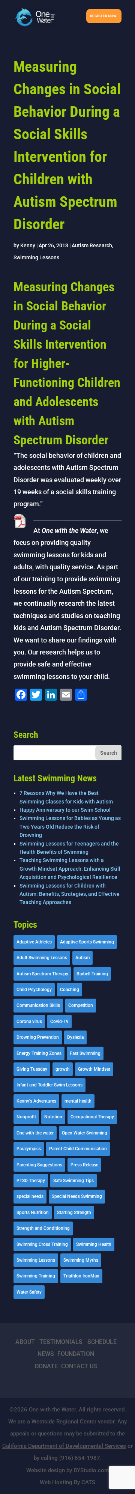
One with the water (35, 1133)
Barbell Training (92, 973)
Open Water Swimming (84, 1133)
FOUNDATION (75, 1353)
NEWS (46, 1353)
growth (63, 1069)
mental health (78, 1101)
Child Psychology (34, 989)
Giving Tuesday (31, 1069)
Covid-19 (59, 1021)
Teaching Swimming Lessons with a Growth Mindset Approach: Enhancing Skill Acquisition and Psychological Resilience (70, 868)
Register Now (103, 16)
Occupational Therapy (92, 1116)
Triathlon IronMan (81, 1276)
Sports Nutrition (32, 1212)
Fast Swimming (85, 1053)
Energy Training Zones (39, 1053)
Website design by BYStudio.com (67, 1470)
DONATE (46, 1366)
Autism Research (92, 245)
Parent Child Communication (78, 1148)
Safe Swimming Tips (73, 1180)
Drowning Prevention (37, 1037)
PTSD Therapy (30, 1180)
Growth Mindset (94, 1069)
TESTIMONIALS (60, 1341)
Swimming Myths (80, 1260)
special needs (30, 1196)
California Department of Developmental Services (64, 1446)
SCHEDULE (102, 1341)
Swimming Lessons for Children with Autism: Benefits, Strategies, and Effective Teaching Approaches (70, 894)
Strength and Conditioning (43, 1228)
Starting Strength (74, 1212)
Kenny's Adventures (36, 1101)
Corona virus (29, 1021)
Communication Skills (38, 1005)
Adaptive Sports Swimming (87, 942)
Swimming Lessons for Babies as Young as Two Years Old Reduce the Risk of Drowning (70, 826)
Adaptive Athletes (34, 942)
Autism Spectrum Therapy (42, 973)
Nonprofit (26, 1116)
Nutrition (53, 1116)
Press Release (84, 1165)
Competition (80, 1005)
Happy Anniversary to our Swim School (65, 810)
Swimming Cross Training (42, 1244)
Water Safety (29, 1292)
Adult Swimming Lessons (41, 957)
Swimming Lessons (36, 257)
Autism (82, 957)
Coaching (69, 989)
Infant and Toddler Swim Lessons (49, 1085)
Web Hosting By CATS (67, 1482)
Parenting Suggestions (39, 1165)
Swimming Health (93, 1244)
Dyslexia (75, 1037)
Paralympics (28, 1148)
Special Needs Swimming (77, 1196)
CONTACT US (79, 1366)
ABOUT (25, 1341)
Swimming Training (35, 1276)
